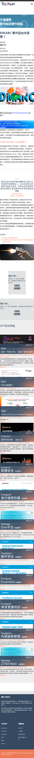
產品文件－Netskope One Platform (10, 531)
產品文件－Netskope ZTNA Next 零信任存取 (13, 667)
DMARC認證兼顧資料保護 (10, 238)
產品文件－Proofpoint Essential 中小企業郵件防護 (15, 585)
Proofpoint (4, 728)
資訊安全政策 (21, 734)
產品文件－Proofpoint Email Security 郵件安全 (14, 560)
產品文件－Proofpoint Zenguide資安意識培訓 (14, 611)
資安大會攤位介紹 (22, 738)
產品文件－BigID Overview (8, 388)
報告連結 (3, 127)
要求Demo (17, 288)
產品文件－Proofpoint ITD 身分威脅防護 (12, 501)
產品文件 (2, 367)
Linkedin (20, 728)
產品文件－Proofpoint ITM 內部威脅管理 (12, 640)
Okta (2, 737)
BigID (2, 740)
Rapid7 (3, 743)
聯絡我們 (17, 286)
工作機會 (20, 731)
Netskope (3, 731)
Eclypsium (4, 734)
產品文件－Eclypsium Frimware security (12, 474)
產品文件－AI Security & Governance (11, 417)
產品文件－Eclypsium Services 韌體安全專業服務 (14, 443)
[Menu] (32, 3)
